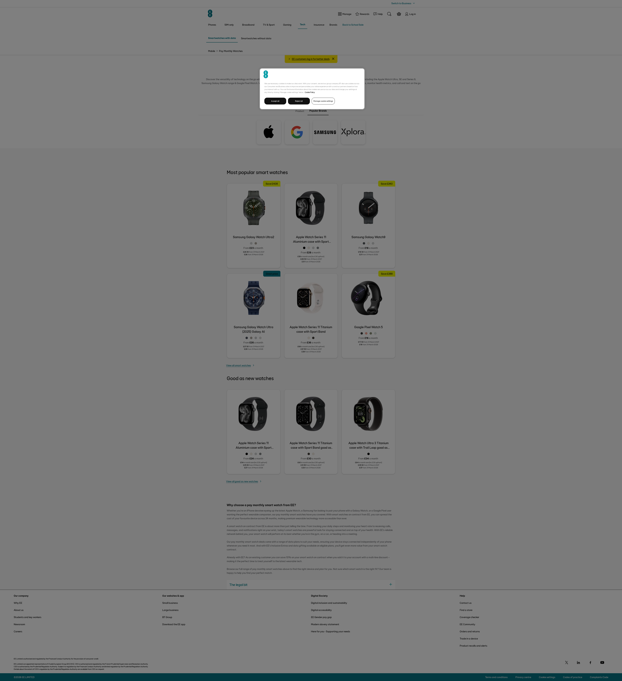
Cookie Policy (310, 92)
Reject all (299, 101)
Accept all (275, 101)
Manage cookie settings (323, 101)
